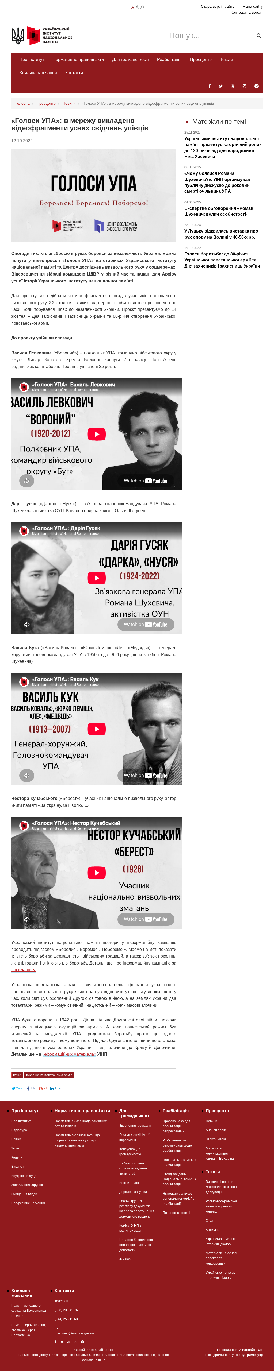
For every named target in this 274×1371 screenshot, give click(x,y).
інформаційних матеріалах (69, 1054)
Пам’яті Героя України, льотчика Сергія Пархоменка (28, 1330)
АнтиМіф (212, 1230)
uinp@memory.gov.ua (78, 1333)
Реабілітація (169, 59)
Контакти (74, 73)
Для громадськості (130, 59)
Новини (69, 103)
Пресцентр (201, 59)
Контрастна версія (247, 12)
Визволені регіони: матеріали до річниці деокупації (222, 1187)
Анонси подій (216, 1130)
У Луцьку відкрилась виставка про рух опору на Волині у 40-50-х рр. (221, 231)
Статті (211, 1220)
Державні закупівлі (133, 1192)
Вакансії (17, 1166)
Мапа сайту (252, 6)
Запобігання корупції (27, 1185)
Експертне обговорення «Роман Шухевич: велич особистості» (218, 208)
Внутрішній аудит (24, 1176)
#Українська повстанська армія (49, 1075)
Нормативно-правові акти (78, 59)
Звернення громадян (135, 1126)
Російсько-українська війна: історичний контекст (221, 1206)
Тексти (226, 59)
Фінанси (125, 1259)
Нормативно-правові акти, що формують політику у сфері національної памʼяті (77, 1140)
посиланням (23, 969)
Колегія (16, 1157)
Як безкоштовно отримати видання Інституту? (133, 1168)
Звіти (15, 1148)
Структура (19, 1130)
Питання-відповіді (176, 1213)
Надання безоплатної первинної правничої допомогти (136, 1245)
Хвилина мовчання (38, 73)
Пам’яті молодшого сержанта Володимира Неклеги (28, 1311)
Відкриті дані (129, 1183)
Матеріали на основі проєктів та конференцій (221, 1258)
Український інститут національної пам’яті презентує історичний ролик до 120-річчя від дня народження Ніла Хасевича (222, 145)
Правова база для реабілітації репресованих (176, 1126)
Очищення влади (24, 1194)
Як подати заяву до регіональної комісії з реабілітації (179, 1199)
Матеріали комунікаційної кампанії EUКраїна (220, 1153)
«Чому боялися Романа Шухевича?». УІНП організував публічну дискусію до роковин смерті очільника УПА (217, 179)
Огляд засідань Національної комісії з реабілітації (179, 1179)
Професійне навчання (28, 1203)
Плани (16, 1139)
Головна (22, 103)
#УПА (17, 1075)
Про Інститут (31, 59)
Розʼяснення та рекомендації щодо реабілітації (177, 1145)
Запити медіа (216, 1139)
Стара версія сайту (217, 6)
